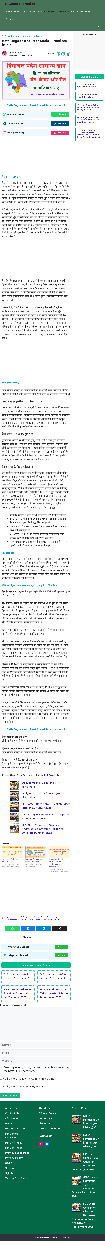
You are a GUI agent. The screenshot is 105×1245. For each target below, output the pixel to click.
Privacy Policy (14, 1157)
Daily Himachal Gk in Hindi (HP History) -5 (87, 85)
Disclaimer (11, 1118)
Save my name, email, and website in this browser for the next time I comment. (37, 1068)
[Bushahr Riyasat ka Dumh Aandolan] (35, 852)
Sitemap (10, 1168)
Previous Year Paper (81, 11)
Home (9, 11)
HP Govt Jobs (20, 11)
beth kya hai (44, 917)
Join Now (61, 114)
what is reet (41, 919)
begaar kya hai (11, 917)
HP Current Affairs (16, 1128)
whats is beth (53, 919)
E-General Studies (20, 4)
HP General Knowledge (55, 11)
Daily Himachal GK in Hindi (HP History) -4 (87, 95)
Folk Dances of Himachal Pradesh (38, 775)
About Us (11, 1108)
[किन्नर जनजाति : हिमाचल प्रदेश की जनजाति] (12, 852)
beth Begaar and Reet (28, 917)
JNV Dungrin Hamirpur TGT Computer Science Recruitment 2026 (53, 993)
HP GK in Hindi (14, 1142)
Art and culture (12, 36)
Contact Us (12, 1113)
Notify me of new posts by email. (23, 1086)
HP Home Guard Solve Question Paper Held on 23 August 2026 (17, 993)
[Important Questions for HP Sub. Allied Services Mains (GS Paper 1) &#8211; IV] (59, 852)
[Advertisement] (36, 156)
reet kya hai (56, 917)
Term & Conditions (16, 1178)
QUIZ (8, 1163)
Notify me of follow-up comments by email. (29, 1078)
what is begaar (28, 919)
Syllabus (10, 19)
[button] (98, 27)
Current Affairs (35, 11)
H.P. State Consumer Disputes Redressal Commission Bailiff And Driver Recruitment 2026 (43, 828)
